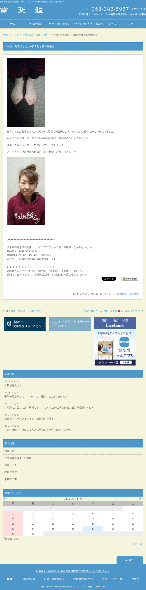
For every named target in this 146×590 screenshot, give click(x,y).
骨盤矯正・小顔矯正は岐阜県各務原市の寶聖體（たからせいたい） (73, 571)
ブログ (129, 23)
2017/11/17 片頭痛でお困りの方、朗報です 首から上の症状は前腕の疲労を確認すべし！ (49, 405)
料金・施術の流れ (59, 23)
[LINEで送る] (129, 278)
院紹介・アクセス (106, 23)
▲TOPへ (129, 559)
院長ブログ (41, 34)
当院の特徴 (35, 23)
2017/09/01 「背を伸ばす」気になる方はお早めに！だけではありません (37, 427)
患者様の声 (28, 34)
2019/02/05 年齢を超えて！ (13, 383)
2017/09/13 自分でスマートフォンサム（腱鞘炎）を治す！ (30, 416)
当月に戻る (138, 544)
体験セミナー (11, 465)
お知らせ (9, 450)
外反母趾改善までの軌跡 (18, 457)
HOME (12, 23)
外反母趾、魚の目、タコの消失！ (24, 310)
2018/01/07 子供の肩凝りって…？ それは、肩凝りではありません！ (36, 394)
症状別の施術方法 (82, 23)
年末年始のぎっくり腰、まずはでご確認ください (111, 310)
